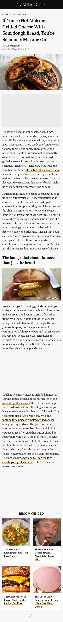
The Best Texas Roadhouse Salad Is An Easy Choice (16, 552)
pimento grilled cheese (15, 403)
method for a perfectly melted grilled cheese (28, 420)
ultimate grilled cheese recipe (42, 170)
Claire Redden (12, 45)
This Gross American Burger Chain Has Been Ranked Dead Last (16, 600)
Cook (5, 14)
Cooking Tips (20, 14)
